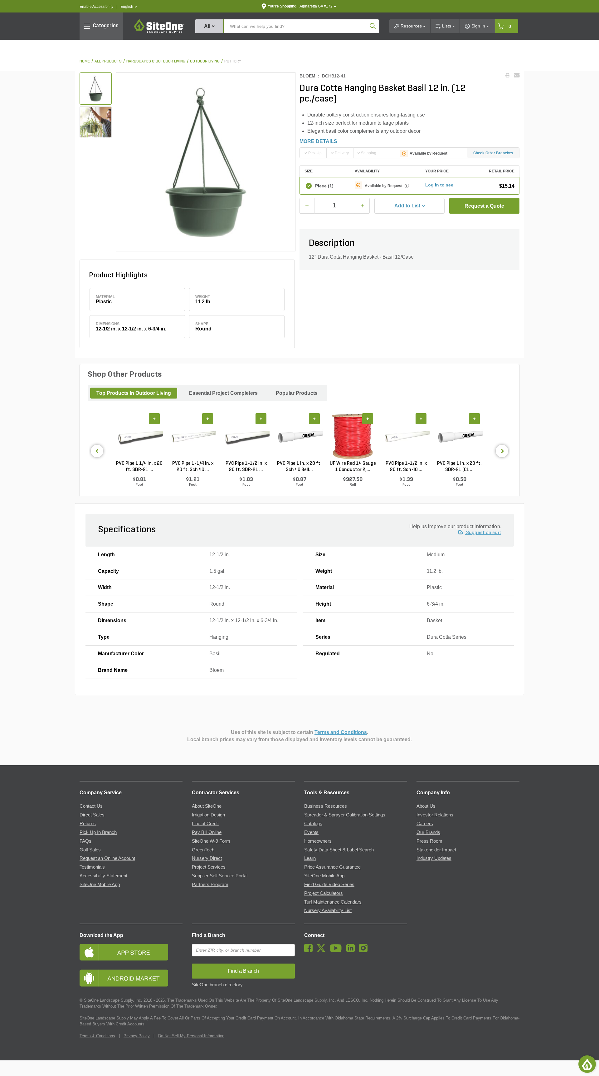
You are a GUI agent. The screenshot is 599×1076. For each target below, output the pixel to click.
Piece (324, 185)
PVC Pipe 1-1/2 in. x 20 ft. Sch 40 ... (406, 466)
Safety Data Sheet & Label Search (339, 849)
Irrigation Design (208, 814)
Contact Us (91, 806)
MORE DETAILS (318, 141)
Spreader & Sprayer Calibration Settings (344, 814)
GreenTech (203, 849)
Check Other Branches (493, 153)
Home (85, 61)
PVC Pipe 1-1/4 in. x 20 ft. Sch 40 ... (192, 466)
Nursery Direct (207, 858)
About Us (426, 806)
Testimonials (92, 867)
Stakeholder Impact (436, 849)
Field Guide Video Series (329, 884)
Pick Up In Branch (98, 832)
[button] (128, 6)
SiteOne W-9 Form (211, 841)
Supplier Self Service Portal (219, 875)
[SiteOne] (159, 32)
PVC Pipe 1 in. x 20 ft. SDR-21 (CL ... (459, 466)
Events (311, 832)
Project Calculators (323, 893)
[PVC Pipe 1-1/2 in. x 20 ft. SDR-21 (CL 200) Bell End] (246, 436)
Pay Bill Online (207, 832)
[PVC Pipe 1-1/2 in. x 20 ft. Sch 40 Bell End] (406, 436)
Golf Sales (90, 849)
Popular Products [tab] (297, 393)
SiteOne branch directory (217, 984)
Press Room (429, 841)
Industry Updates (433, 858)
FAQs (85, 841)
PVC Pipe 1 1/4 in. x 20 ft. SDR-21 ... (139, 466)
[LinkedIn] (352, 950)
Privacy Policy (137, 1036)
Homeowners (318, 841)
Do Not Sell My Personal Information (191, 1036)
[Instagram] (365, 950)
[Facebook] (310, 950)
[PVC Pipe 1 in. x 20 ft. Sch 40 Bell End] (299, 436)
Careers (424, 823)
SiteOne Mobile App (100, 884)
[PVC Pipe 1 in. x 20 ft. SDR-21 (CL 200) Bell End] (459, 436)
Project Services (209, 867)
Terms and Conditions (340, 732)
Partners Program (210, 884)
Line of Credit (205, 823)
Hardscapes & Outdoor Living (155, 61)
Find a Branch (208, 935)
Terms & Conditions (97, 1036)
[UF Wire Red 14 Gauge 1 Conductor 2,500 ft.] (352, 436)
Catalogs (313, 823)
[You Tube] (337, 950)
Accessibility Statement (103, 875)
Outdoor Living (205, 61)
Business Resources (325, 806)
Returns (88, 823)
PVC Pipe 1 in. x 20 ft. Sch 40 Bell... (299, 466)
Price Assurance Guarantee (332, 867)
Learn (310, 858)
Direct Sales (92, 814)
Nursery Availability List (328, 910)
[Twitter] (323, 950)
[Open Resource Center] (587, 1064)
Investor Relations (434, 814)
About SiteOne (207, 806)
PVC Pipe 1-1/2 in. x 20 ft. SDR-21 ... (246, 466)
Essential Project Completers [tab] (223, 393)
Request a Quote (484, 206)
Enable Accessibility (96, 6)
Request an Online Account (107, 858)
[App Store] (131, 952)
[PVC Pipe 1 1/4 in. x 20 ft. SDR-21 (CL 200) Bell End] (139, 436)
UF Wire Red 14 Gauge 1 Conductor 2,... (353, 466)
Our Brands (428, 832)
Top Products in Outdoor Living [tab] (133, 393)
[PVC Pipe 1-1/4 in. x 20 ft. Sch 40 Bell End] (192, 436)
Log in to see (439, 184)
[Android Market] (131, 978)
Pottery (232, 61)
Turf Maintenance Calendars (333, 902)
